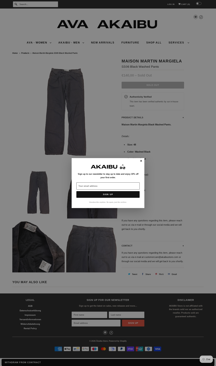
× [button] (141, 161)
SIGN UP (108, 194)
